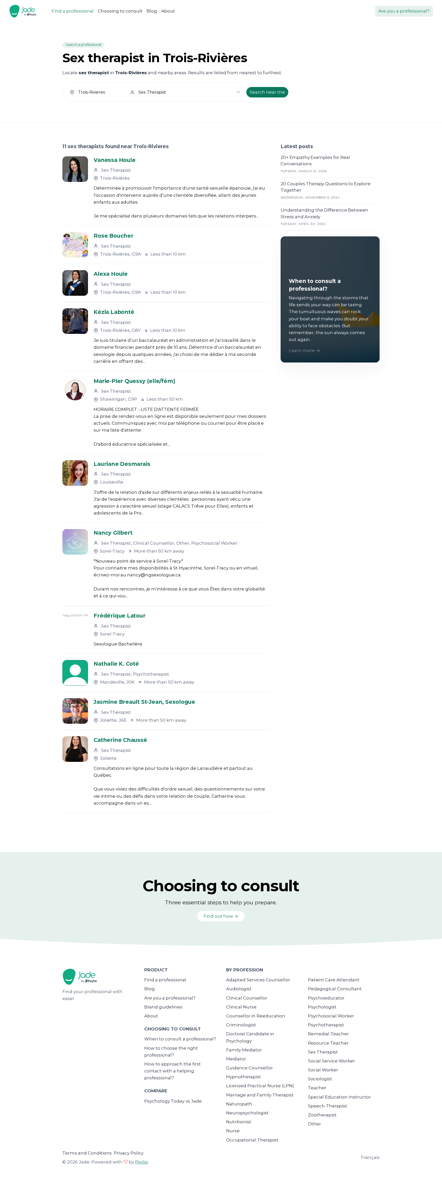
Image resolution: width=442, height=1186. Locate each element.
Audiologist (238, 988)
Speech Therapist (327, 1105)
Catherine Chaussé (120, 740)
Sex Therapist (323, 1052)
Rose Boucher (113, 236)
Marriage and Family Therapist (260, 1094)
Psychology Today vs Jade (173, 1101)
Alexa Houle (111, 274)
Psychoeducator (326, 998)
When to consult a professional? (180, 1038)
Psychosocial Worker (331, 1015)
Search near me (267, 92)
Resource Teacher (328, 1043)
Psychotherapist (326, 1024)
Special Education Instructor (339, 1097)
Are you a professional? (403, 11)
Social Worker (323, 1069)
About (168, 11)
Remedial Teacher (328, 1033)
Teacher (317, 1087)
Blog (152, 11)
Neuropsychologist (247, 1112)
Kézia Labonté (114, 312)
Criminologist (241, 1024)
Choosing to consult (120, 11)
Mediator (236, 1058)
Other (314, 1123)
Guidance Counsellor (249, 1067)
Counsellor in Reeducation (255, 1015)
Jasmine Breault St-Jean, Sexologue (144, 702)
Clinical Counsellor (246, 998)
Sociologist (320, 1078)
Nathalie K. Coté (116, 664)
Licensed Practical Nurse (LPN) (260, 1085)
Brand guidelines (163, 1006)
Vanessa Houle (114, 160)
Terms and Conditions (87, 1153)
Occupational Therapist (252, 1140)
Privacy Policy (128, 1153)
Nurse (233, 1130)
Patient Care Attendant (333, 979)
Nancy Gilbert (113, 533)
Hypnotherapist (243, 1076)
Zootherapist (322, 1114)
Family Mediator (244, 1049)
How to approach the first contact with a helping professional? (172, 1070)
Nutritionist (238, 1121)
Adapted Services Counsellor (258, 979)
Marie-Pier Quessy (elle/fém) (134, 381)
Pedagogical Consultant (335, 988)
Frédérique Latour (119, 615)
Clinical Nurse (241, 1006)
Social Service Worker (331, 1060)
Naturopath (239, 1103)
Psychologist (322, 1006)
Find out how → (221, 916)
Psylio (141, 1162)
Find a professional (73, 11)
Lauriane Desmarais (122, 464)
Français (370, 1157)
